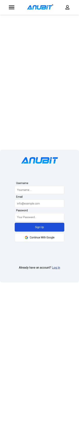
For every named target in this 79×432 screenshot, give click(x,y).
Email (19, 196)
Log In (56, 267)
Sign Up (39, 227)
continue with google (42, 237)
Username (22, 183)
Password (22, 210)
